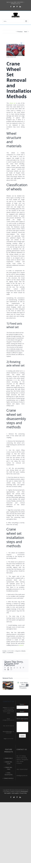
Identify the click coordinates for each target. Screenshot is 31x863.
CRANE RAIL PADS (8, 768)
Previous (20, 31)
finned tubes (24, 791)
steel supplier (15, 793)
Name (22, 704)
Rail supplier (7, 793)
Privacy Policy (23, 793)
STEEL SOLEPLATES (8, 773)
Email (22, 711)
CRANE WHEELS (8, 778)
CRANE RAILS (9, 758)
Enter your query (22, 719)
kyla (5, 651)
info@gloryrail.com (15, 3)
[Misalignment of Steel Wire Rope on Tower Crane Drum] (8, 685)
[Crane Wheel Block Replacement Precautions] (23, 685)
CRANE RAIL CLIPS (8, 763)
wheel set (12, 103)
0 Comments (10, 652)
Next (25, 31)
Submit (22, 736)
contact (21, 645)
